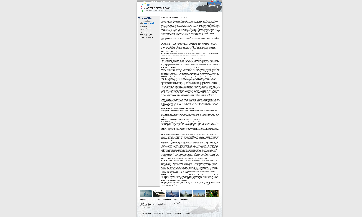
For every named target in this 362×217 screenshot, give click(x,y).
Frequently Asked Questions (181, 202)
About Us (188, 1)
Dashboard (154, 1)
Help (199, 1)
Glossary (176, 203)
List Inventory (161, 206)
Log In (210, 4)
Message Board (166, 1)
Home (144, 1)
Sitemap (169, 213)
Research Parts (162, 204)
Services (177, 1)
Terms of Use (189, 213)
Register (217, 4)
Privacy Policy (178, 213)
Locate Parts (161, 203)
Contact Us (161, 202)
